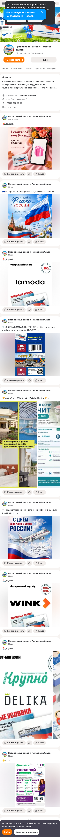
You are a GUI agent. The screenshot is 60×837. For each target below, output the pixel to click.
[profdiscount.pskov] (4, 117)
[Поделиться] (29, 174)
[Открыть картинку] (18, 444)
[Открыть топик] (30, 123)
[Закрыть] (42, 12)
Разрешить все (16, 19)
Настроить (35, 19)
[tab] (5, 68)
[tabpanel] (30, 464)
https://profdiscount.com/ (16, 99)
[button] (13, 59)
